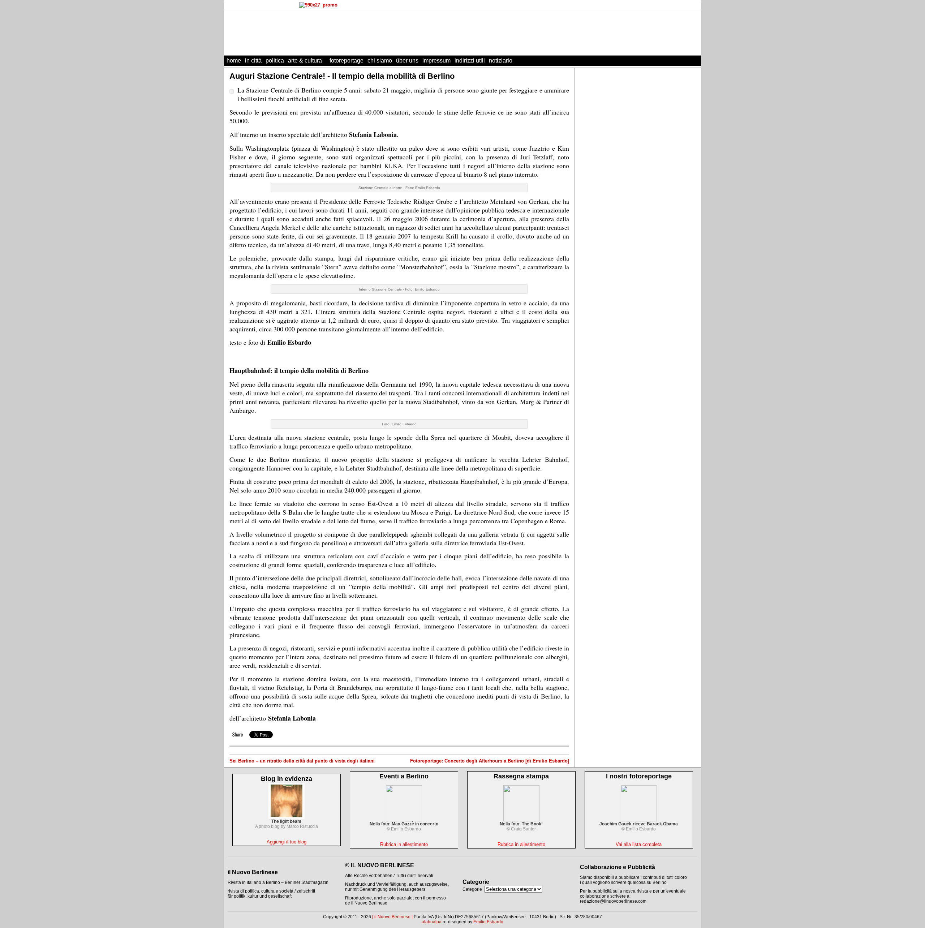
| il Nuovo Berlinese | (392, 916)
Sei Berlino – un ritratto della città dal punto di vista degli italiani (302, 761)
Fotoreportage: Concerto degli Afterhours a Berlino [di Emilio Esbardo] (489, 761)
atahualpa (432, 921)
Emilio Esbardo (488, 921)
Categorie (472, 889)
